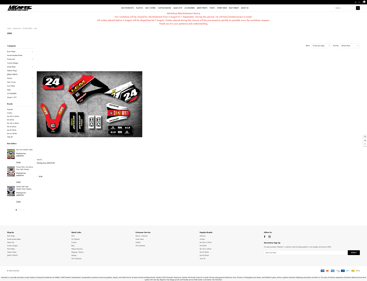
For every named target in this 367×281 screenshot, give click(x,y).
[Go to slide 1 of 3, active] (16, 209)
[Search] (358, 8)
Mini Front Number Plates (24, 150)
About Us (244, 8)
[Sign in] (355, 2)
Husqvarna (177, 277)
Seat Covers (150, 8)
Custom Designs (164, 8)
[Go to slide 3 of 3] (23, 209)
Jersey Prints (202, 8)
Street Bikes (222, 8)
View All (202, 259)
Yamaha (158, 277)
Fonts (212, 8)
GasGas (185, 277)
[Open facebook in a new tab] (264, 236)
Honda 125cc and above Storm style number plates (24, 168)
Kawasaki (169, 277)
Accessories (190, 8)
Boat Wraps (234, 8)
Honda (152, 277)
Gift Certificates (76, 259)
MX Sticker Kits (127, 8)
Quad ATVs (177, 8)
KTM (163, 277)
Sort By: (336, 45)
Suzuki (193, 277)
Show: (308, 45)
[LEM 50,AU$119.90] (90, 104)
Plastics (139, 8)
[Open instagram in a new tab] (269, 236)
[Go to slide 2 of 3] (20, 209)
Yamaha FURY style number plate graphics (24, 188)
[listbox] (350, 45)
